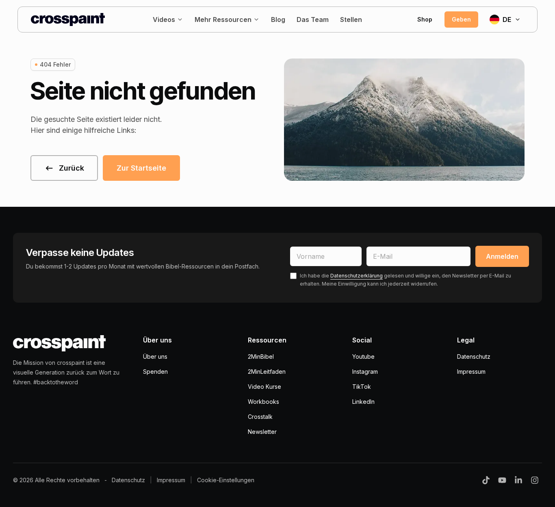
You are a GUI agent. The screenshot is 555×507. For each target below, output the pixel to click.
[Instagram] (534, 480)
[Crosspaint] (68, 19)
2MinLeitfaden (267, 371)
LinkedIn (363, 401)
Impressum (471, 371)
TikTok (361, 386)
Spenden (155, 371)
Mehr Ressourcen (223, 19)
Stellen (351, 19)
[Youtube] (502, 480)
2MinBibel (261, 356)
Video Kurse (264, 386)
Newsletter (262, 431)
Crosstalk (260, 416)
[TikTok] (486, 480)
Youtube (363, 356)
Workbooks (263, 401)
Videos (164, 19)
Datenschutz (473, 356)
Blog (278, 19)
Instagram (365, 371)
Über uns (155, 356)
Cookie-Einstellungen (225, 480)
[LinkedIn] (518, 480)
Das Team (313, 19)
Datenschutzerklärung (356, 276)
